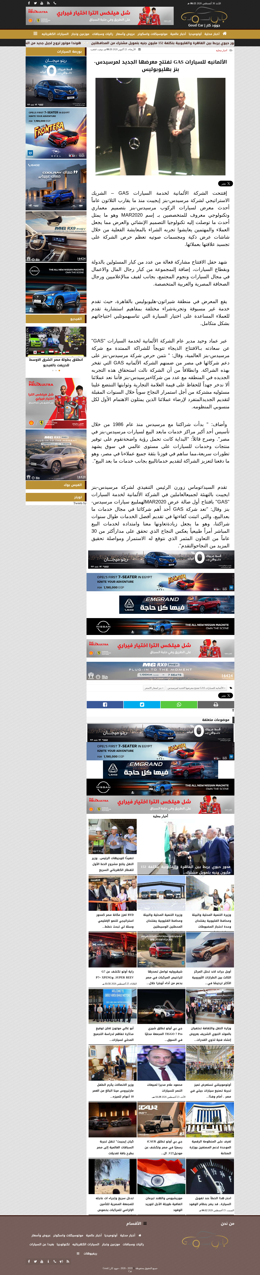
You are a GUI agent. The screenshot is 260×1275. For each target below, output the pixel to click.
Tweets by (80, 503)
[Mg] (160, 672)
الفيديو (76, 319)
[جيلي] (176, 606)
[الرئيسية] (224, 33)
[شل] (160, 649)
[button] (59, 370)
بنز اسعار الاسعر (153, 688)
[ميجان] (161, 560)
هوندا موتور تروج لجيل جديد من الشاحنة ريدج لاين (94, 43)
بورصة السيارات (69, 51)
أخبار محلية (221, 50)
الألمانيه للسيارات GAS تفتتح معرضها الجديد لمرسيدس (195, 688)
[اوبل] (160, 583)
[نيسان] (160, 627)
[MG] (56, 236)
